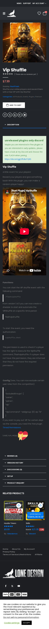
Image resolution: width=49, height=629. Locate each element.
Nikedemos (12, 533)
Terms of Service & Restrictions (17, 554)
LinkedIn (15, 115)
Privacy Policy (9, 552)
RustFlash (14, 86)
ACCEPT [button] (26, 622)
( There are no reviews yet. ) (26, 74)
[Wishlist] (39, 13)
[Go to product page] (13, 510)
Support (27, 3)
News (19, 3)
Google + (20, 115)
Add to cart (15, 105)
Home (5, 549)
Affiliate (38, 554)
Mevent (32, 533)
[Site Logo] (11, 13)
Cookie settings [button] (11, 623)
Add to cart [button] (18, 505)
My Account (29, 549)
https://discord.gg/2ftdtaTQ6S (18, 159)
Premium (38, 97)
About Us (16, 549)
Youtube (19, 586)
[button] (5, 13)
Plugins (31, 97)
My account (39, 3)
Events (25, 97)
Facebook (5, 115)
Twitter (10, 115)
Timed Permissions (12, 427)
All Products (17, 97)
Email (24, 115)
